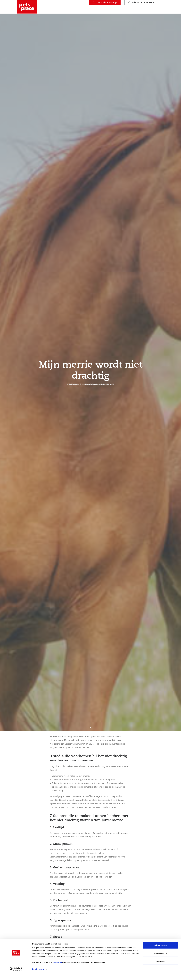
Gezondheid (104, 384)
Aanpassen (159, 953)
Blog (86, 384)
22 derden (57, 962)
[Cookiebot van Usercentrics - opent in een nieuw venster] (16, 969)
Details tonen (38, 969)
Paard (112, 384)
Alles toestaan (160, 945)
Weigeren (160, 961)
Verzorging (94, 384)
